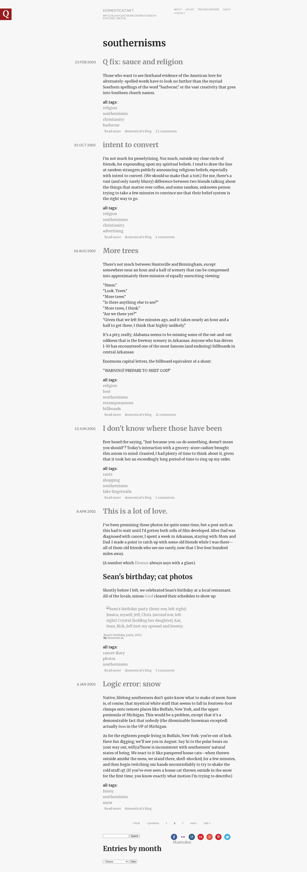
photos (109, 658)
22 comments (166, 131)
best (107, 391)
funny (108, 791)
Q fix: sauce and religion (143, 62)
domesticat (115, 638)
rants (107, 474)
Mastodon (182, 842)
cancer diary (114, 653)
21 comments (165, 415)
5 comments (165, 498)
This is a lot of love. (135, 511)
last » (207, 823)
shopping (111, 480)
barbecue (111, 125)
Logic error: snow (132, 684)
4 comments (165, 237)
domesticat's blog (138, 131)
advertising (113, 231)
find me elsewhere (208, 10)
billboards (112, 409)
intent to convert (131, 145)
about (178, 10)
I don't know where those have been (162, 428)
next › (193, 823)
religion (110, 108)
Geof (149, 596)
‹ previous (153, 823)
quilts (226, 10)
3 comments (165, 670)
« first (136, 823)
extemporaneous (118, 403)
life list (189, 10)
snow (107, 802)
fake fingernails (117, 491)
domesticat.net (118, 10)
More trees (120, 251)
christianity (113, 119)
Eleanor (142, 563)
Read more (112, 131)
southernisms (115, 113)
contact (179, 13)
